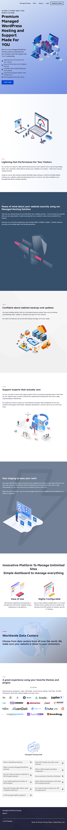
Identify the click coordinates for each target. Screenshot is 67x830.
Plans (34, 3)
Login (47, 3)
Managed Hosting (25, 3)
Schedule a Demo (57, 3)
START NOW (8, 82)
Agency (41, 3)
